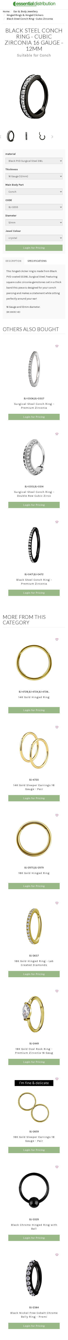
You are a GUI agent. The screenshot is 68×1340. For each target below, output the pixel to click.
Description (13, 261)
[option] (34, 96)
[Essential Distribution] (34, 3)
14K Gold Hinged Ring (34, 697)
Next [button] (52, 136)
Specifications (37, 261)
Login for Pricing (34, 247)
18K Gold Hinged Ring (34, 873)
